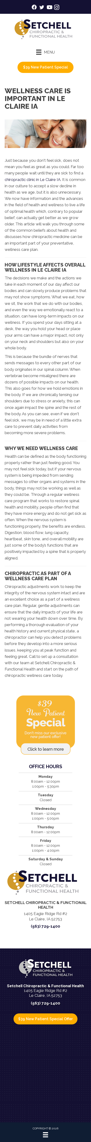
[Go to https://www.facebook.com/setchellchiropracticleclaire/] (34, 8)
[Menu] (45, 1135)
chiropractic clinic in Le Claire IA (32, 179)
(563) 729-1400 (45, 926)
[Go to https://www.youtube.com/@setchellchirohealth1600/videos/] (49, 8)
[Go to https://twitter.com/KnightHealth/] (41, 8)
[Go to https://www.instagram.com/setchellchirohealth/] (56, 8)
